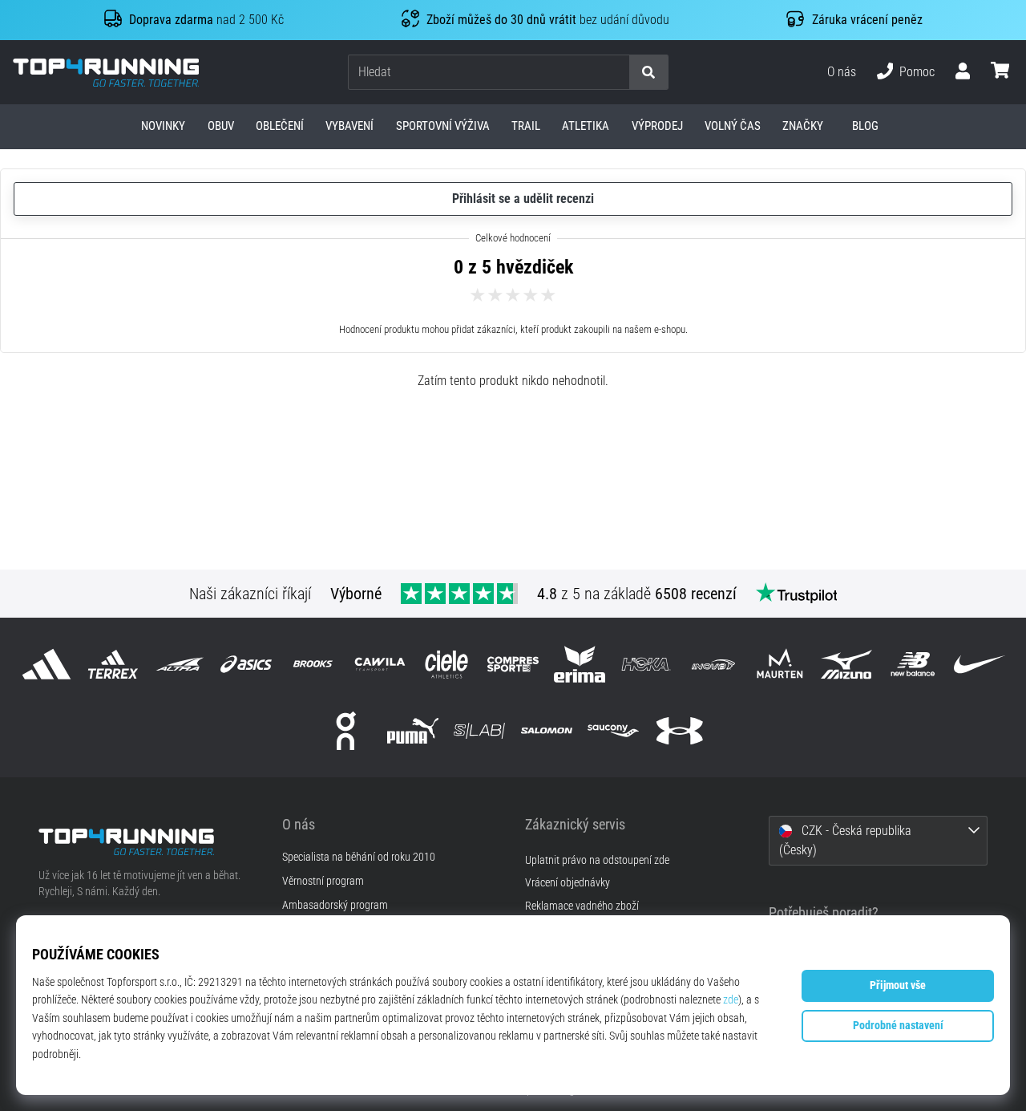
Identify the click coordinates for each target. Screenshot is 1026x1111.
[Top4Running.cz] (148, 842)
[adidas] (46, 664)
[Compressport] (512, 664)
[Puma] (413, 730)
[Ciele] (446, 664)
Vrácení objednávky (567, 883)
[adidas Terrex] (112, 664)
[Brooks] (313, 664)
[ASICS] (246, 664)
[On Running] (346, 730)
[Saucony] (613, 730)
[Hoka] (646, 664)
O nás (841, 71)
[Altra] (179, 664)
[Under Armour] (679, 730)
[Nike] (980, 664)
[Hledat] (648, 72)
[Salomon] (546, 730)
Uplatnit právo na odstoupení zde (597, 860)
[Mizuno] (846, 664)
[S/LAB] (479, 730)
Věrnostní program (323, 881)
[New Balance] (913, 664)
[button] (616, 72)
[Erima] (580, 664)
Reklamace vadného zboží (582, 906)
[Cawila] (379, 664)
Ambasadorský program (335, 905)
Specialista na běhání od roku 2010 (358, 857)
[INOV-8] (713, 664)
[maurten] (779, 664)
